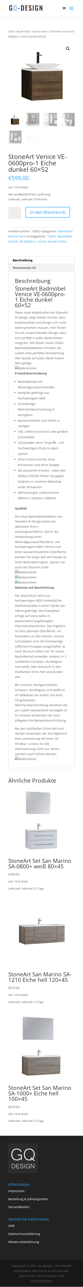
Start (11, 31)
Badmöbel (23, 31)
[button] (68, 48)
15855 (51, 236)
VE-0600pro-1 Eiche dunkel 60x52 (43, 241)
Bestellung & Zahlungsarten (28, 1199)
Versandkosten (18, 1207)
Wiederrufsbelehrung (23, 1242)
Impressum (16, 1191)
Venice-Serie (39, 31)
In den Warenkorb (47, 212)
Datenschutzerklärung (24, 1234)
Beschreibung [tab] (23, 260)
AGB (11, 1226)
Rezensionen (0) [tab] (24, 268)
